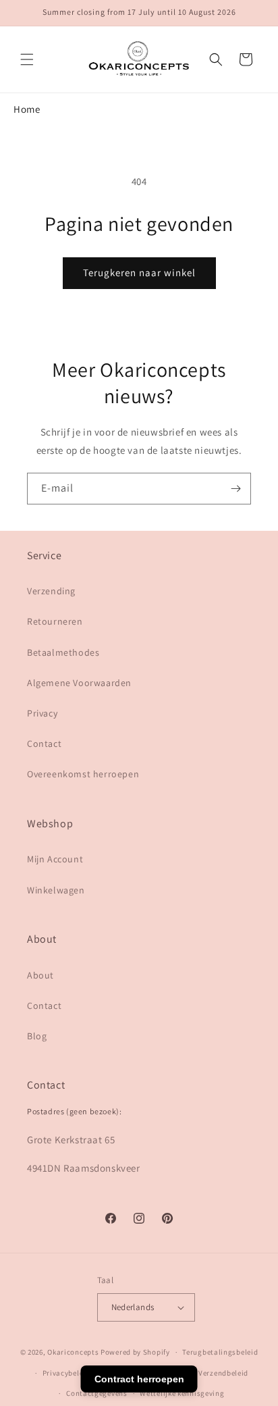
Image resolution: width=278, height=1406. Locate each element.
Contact (44, 743)
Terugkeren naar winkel (139, 272)
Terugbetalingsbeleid (220, 1352)
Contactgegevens (97, 1393)
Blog (37, 1036)
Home (26, 109)
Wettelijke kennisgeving (182, 1393)
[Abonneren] (235, 488)
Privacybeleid (66, 1373)
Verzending (51, 591)
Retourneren (55, 621)
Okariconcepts (73, 1352)
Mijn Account (55, 859)
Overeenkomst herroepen (83, 774)
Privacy (42, 713)
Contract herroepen (139, 1379)
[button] (27, 59)
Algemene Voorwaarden (79, 683)
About (40, 975)
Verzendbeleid (223, 1373)
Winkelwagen (56, 890)
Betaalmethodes (63, 652)
